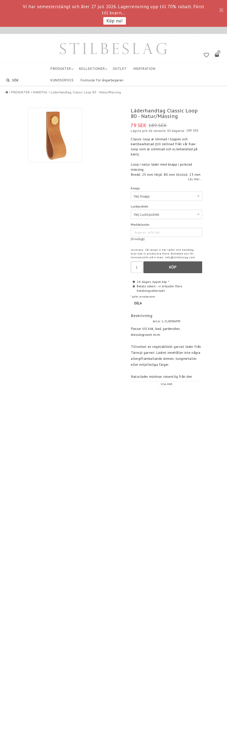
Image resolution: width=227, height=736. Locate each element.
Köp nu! (114, 21)
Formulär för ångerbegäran (101, 80)
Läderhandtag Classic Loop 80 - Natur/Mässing (86, 92)
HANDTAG (40, 92)
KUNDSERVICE (62, 80)
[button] (206, 55)
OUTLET (120, 68)
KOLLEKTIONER (92, 68)
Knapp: (135, 188)
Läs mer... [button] (195, 179)
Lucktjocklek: (140, 206)
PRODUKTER (60, 68)
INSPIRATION (144, 68)
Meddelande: (140, 225)
